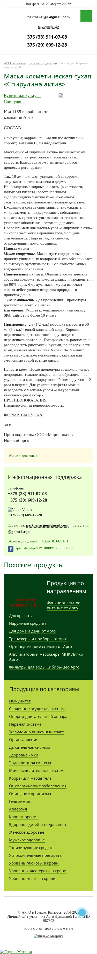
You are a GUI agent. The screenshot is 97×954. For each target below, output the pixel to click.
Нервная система (25, 724)
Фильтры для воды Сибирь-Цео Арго (44, 667)
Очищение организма (30, 793)
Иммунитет (20, 700)
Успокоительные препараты (36, 855)
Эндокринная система (30, 762)
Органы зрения (23, 739)
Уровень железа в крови (32, 878)
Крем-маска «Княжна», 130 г (25, 602)
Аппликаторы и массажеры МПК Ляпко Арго (46, 657)
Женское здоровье (26, 832)
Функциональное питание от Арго (63, 605)
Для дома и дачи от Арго (32, 631)
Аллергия (18, 809)
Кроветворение (24, 816)
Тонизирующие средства (32, 847)
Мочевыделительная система (37, 770)
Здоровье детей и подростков (37, 824)
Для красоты (21, 615)
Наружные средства (28, 623)
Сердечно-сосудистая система (37, 708)
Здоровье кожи (23, 754)
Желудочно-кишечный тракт (36, 731)
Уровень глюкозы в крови (34, 863)
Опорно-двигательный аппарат (39, 716)
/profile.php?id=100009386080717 (44, 548)
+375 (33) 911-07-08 (46, 37)
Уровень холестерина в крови (37, 870)
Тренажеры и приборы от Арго (38, 638)
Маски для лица (23, 455)
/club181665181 (55, 541)
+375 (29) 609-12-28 (46, 45)
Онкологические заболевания (37, 785)
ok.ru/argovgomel (22, 541)
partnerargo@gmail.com (48, 17)
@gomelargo (48, 26)
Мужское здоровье (27, 839)
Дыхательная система (29, 747)
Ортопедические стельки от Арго (40, 646)
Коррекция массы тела (30, 778)
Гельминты (19, 801)
